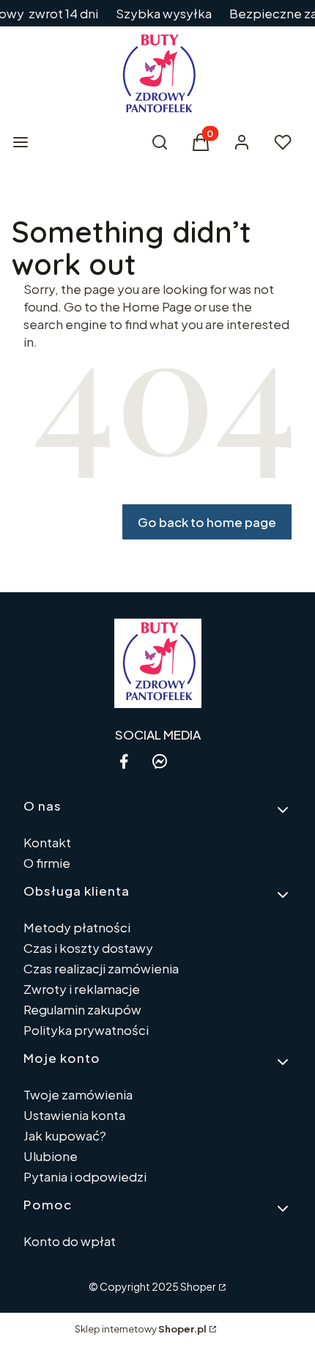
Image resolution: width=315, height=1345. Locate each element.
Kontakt (47, 842)
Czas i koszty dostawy (88, 948)
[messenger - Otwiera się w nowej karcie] (159, 761)
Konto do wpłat (69, 1241)
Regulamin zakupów (82, 1009)
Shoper (198, 1286)
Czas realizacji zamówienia (101, 968)
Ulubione (50, 1156)
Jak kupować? (64, 1135)
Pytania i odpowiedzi (85, 1176)
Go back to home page (207, 522)
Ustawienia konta (74, 1115)
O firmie (46, 863)
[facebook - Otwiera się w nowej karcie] (124, 761)
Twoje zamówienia (78, 1094)
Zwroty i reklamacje (81, 989)
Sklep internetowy (141, 1329)
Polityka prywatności (86, 1030)
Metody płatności (76, 927)
